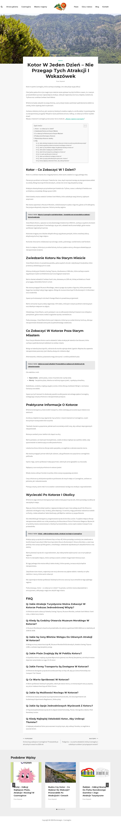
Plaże (76, 7)
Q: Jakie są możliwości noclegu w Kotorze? (50, 156)
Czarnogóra (26, 7)
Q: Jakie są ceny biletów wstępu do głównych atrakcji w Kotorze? (56, 147)
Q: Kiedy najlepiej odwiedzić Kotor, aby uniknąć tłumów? (53, 161)
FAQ (36, 141)
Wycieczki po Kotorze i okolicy (44, 138)
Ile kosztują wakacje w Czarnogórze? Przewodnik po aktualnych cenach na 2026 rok (40, 741)
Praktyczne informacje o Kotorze (45, 136)
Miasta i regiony (40, 7)
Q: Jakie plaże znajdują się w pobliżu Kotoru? (50, 150)
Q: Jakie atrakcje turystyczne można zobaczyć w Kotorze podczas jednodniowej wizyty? (62, 143)
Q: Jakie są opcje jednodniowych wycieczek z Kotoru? (53, 158)
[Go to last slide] (13, 785)
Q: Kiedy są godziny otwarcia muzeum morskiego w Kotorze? (55, 145)
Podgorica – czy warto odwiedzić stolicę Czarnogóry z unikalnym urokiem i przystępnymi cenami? (80, 741)
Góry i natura (87, 7)
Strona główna (12, 7)
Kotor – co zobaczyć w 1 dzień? (44, 129)
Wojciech (62, 81)
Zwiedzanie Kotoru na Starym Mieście (46, 131)
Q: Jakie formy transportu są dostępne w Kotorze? (52, 152)
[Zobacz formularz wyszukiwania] (1, 6)
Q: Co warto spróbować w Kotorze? (48, 154)
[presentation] (26, 772)
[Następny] (107, 785)
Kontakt (105, 7)
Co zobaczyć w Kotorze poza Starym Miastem (49, 133)
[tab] (56, 809)
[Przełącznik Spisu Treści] (84, 125)
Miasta (60, 60)
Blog (97, 7)
